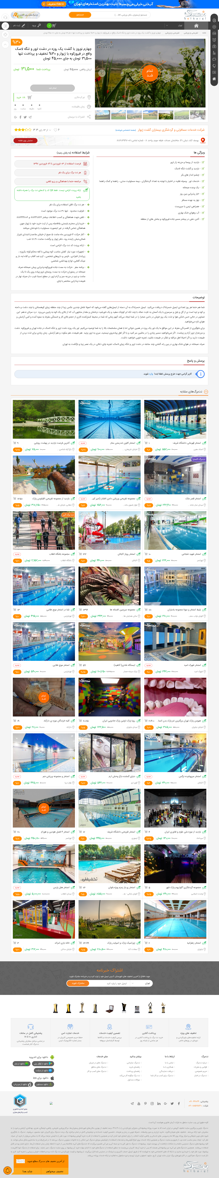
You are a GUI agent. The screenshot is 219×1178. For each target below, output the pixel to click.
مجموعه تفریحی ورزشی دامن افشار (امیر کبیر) (113, 498)
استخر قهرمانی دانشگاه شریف (187, 443)
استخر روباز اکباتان (126, 554)
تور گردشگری (79, 97)
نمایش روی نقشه (25, 140)
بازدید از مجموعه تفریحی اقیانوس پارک (50, 498)
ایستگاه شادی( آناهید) (124, 665)
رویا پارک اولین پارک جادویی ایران (118, 721)
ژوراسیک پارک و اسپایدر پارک (121, 943)
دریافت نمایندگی (166, 1071)
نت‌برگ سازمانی (133, 1063)
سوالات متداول (134, 1080)
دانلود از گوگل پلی (41, 1064)
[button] (102, 73)
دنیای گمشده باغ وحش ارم (122, 776)
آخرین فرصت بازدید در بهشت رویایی (51, 443)
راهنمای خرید (134, 1067)
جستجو (80, 15)
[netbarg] (196, 1166)
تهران (180, 25)
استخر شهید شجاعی (191, 554)
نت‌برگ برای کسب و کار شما (162, 1075)
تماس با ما (169, 1063)
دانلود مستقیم (42, 1084)
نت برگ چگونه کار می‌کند (129, 1075)
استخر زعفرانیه (194, 943)
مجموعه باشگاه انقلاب (59, 554)
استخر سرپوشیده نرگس (190, 776)
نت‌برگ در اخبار (200, 1075)
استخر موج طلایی (61, 665)
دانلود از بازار (19, 1064)
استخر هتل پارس (61, 887)
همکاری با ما (168, 1067)
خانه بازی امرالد (62, 943)
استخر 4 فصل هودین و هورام (55, 832)
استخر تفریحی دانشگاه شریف (121, 832)
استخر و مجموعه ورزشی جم (56, 776)
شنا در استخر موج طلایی (57, 610)
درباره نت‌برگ (201, 1063)
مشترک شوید (78, 983)
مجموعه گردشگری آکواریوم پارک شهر (183, 887)
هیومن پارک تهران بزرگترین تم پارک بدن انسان (179, 721)
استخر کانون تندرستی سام (123, 443)
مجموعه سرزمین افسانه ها (122, 610)
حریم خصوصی (201, 1071)
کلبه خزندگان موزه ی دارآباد (56, 721)
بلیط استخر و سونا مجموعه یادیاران (184, 610)
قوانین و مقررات (200, 1067)
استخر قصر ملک (193, 498)
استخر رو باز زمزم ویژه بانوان (121, 887)
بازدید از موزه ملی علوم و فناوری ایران (183, 832)
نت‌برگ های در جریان (97, 1063)
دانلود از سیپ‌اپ (20, 1084)
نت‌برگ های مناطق (98, 1067)
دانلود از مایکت (42, 1070)
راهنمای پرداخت (133, 1071)
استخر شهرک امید (192, 665)
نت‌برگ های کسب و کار (96, 1071)
